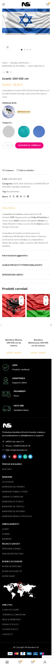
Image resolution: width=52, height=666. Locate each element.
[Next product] (11, 72)
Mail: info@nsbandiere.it (16, 450)
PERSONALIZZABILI (11, 548)
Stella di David (37, 217)
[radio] (8, 111)
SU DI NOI (7, 469)
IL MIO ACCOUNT (10, 609)
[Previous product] (4, 72)
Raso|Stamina (13, 191)
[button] (5, 29)
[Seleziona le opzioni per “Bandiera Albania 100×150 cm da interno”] (21, 303)
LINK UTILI (7, 605)
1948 (12, 217)
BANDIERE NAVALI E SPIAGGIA (17, 516)
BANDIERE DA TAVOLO (13, 506)
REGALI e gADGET (11, 543)
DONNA (6, 534)
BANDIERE (7, 477)
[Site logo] (26, 4)
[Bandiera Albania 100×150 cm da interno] (13, 315)
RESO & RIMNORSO (11, 619)
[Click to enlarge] (7, 47)
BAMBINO (7, 539)
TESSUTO (7, 123)
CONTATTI (7, 634)
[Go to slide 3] (27, 49)
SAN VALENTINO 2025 (12, 553)
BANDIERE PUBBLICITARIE (15, 491)
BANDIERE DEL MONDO (13, 486)
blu (45, 217)
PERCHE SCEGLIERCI (12, 464)
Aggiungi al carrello (29, 145)
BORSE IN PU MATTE (12, 571)
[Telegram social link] (28, 196)
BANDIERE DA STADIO (13, 501)
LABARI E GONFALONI (12, 496)
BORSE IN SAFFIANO (12, 566)
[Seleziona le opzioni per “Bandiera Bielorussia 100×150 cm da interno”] (45, 303)
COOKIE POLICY (10, 629)
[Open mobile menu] (3, 4)
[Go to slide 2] (24, 49)
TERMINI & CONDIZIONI (14, 614)
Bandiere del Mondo (20, 62)
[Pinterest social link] (17, 196)
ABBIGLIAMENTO (10, 524)
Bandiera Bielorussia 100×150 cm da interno (38, 343)
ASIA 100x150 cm (36, 66)
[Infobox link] (26, 367)
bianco (40, 223)
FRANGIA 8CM (9, 103)
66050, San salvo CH (15, 441)
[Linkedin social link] (21, 196)
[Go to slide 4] (30, 49)
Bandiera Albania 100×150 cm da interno (13, 343)
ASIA (15, 183)
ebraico (41, 220)
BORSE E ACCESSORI (12, 561)
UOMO (5, 529)
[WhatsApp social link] (24, 196)
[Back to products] (7, 72)
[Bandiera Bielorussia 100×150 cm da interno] (38, 315)
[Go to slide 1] (21, 49)
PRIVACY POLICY (10, 624)
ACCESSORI (8, 482)
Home (5, 62)
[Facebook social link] (10, 196)
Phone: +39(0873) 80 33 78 (18, 446)
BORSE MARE (8, 576)
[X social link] (13, 196)
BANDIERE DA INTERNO (13, 66)
